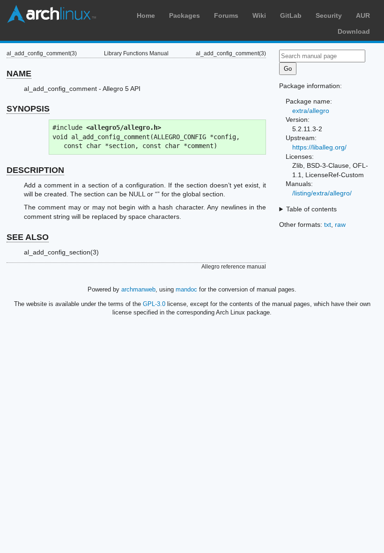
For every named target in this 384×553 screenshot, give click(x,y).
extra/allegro (310, 110)
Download (354, 31)
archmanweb (138, 289)
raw (340, 224)
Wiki (259, 15)
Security (329, 15)
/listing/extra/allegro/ (322, 193)
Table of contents (311, 209)
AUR (363, 15)
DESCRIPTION (35, 170)
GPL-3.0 (154, 303)
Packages (184, 15)
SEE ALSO (28, 237)
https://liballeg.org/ (319, 147)
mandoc (186, 289)
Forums (226, 15)
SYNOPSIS (28, 108)
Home (146, 15)
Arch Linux (51, 14)
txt (327, 224)
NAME (19, 73)
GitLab (291, 15)
